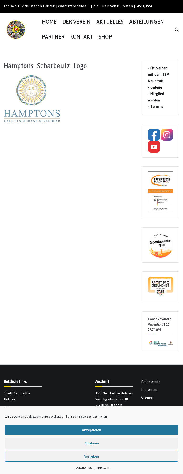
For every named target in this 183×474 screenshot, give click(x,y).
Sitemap (147, 398)
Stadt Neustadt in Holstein (17, 396)
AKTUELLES (109, 22)
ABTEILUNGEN (146, 22)
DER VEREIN (76, 22)
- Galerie (155, 87)
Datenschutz (84, 467)
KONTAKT (81, 37)
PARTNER (53, 37)
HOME (49, 22)
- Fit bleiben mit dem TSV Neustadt (158, 74)
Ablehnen (91, 443)
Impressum (102, 467)
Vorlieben (91, 456)
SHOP (105, 37)
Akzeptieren (91, 430)
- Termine (155, 107)
